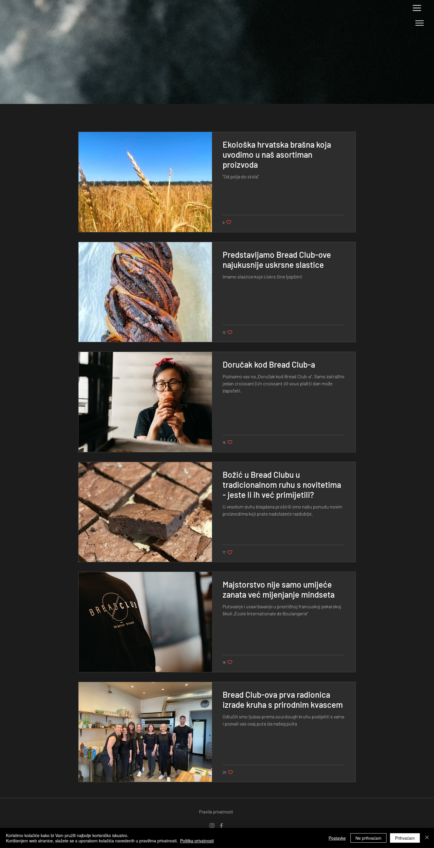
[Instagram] (212, 825)
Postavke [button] (337, 838)
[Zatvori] (426, 838)
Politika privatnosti (197, 841)
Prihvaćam (405, 838)
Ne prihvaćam (368, 838)
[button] (417, 8)
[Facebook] (221, 825)
